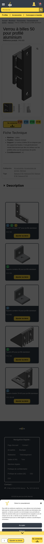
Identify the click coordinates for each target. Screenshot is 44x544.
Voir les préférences (22, 537)
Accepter (22, 525)
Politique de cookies (13, 541)
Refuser (22, 531)
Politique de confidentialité (28, 541)
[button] (41, 503)
